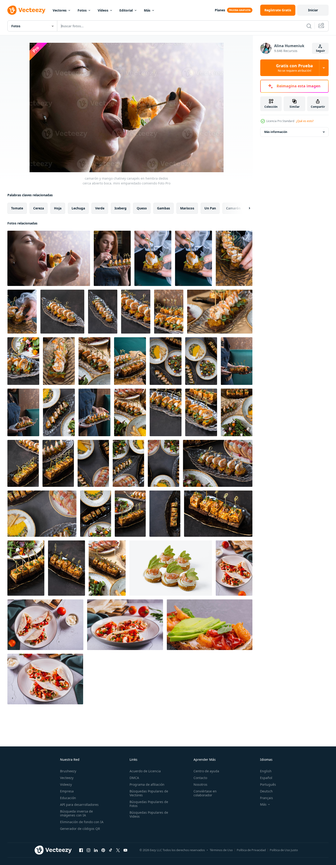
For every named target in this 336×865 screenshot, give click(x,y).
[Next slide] (245, 208)
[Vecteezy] (26, 10)
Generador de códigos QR (80, 828)
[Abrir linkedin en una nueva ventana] (96, 850)
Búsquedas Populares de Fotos (149, 804)
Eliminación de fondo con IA (81, 822)
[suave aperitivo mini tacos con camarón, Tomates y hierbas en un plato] (45, 679)
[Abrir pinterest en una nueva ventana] (103, 850)
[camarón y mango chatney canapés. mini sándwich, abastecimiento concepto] (62, 312)
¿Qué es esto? (305, 121)
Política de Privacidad (251, 850)
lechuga (78, 208)
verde (99, 208)
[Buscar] (309, 26)
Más (147, 10)
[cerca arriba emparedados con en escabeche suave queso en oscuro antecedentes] (25, 568)
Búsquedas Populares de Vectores (149, 793)
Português (268, 784)
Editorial (126, 10)
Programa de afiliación (147, 784)
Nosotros (200, 784)
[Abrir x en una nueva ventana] (118, 850)
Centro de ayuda (206, 771)
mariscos (187, 208)
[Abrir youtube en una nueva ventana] (125, 850)
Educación (68, 798)
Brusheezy (68, 771)
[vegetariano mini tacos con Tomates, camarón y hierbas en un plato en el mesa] (125, 624)
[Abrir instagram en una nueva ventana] (88, 850)
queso (142, 208)
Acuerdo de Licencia (145, 771)
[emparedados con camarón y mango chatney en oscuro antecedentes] (168, 312)
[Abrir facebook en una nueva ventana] (81, 850)
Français (266, 798)
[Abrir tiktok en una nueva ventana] (110, 850)
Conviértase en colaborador (205, 793)
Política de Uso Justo (284, 850)
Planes (220, 10)
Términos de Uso (221, 850)
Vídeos (103, 10)
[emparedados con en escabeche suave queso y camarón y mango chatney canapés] (23, 463)
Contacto (200, 778)
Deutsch (266, 791)
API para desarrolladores (79, 804)
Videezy (66, 784)
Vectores (60, 10)
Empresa (67, 791)
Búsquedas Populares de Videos (149, 814)
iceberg (121, 208)
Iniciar (313, 10)
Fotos (82, 10)
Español (266, 778)
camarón (233, 208)
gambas (163, 208)
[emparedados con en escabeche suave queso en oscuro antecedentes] (164, 514)
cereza (38, 208)
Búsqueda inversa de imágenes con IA (76, 813)
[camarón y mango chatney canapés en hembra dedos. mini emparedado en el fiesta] (152, 258)
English (266, 771)
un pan (210, 208)
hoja (57, 208)
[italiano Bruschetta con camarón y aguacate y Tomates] (209, 624)
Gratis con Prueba (294, 68)
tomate (17, 208)
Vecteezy (66, 778)
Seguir (320, 51)
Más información (275, 132)
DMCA (134, 778)
